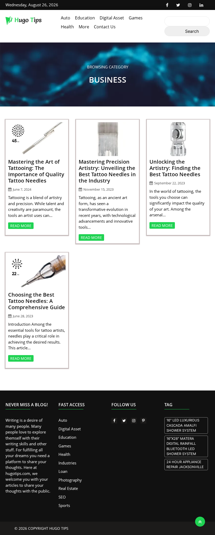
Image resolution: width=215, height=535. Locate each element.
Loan (62, 471)
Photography (70, 480)
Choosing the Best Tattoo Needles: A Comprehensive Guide (36, 301)
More (84, 27)
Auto (65, 18)
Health (67, 27)
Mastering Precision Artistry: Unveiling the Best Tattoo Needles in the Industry (107, 171)
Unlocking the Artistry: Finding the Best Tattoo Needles (175, 168)
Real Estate (68, 488)
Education (85, 18)
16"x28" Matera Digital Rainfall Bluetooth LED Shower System (181, 446)
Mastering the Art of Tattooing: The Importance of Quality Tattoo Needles (36, 171)
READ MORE (20, 225)
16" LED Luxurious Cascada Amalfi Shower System (182, 425)
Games (136, 18)
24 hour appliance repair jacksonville (185, 464)
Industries (67, 463)
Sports (64, 505)
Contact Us (105, 27)
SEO (62, 497)
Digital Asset (112, 18)
